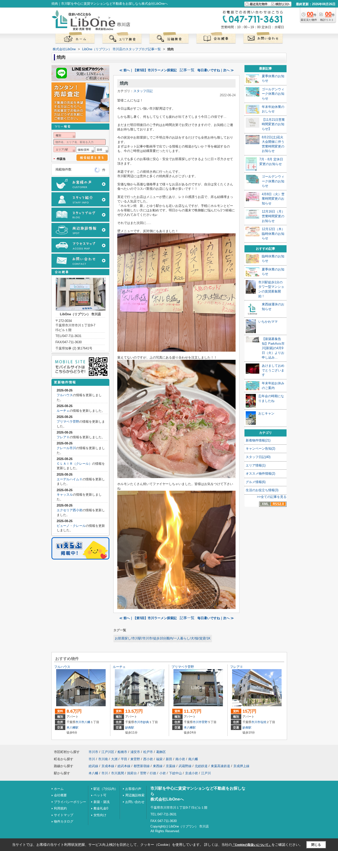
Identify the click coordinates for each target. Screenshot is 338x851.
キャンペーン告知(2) (260, 448)
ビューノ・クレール (71, 526)
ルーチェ (63, 411)
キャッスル (65, 494)
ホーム (59, 789)
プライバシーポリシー (70, 802)
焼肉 (124, 83)
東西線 (158, 766)
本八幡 (93, 773)
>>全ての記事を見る (272, 497)
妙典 (146, 722)
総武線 (93, 766)
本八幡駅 (72, 727)
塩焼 (263, 722)
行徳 (153, 773)
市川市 (79, 722)
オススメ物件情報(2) (260, 473)
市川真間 (117, 773)
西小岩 (148, 759)
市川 (92, 759)
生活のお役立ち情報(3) (262, 490)
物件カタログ (63, 821)
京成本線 (107, 766)
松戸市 (148, 752)
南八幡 (193, 759)
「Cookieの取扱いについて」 (251, 845)
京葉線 (170, 766)
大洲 (114, 759)
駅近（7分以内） (106, 789)
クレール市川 (66, 448)
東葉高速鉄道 (220, 766)
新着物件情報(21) (258, 440)
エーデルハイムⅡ (69, 479)
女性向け (100, 815)
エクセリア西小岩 (69, 510)
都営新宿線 (142, 766)
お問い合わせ (135, 802)
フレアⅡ (63, 437)
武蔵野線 (185, 766)
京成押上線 (241, 766)
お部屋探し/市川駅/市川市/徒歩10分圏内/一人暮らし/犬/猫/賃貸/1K (163, 638)
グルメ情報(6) (256, 482)
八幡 (87, 722)
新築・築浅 (102, 802)
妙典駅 (129, 727)
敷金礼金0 (101, 808)
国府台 (132, 773)
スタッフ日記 (143, 91)
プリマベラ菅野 (68, 421)
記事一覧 (187, 70)
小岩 (162, 773)
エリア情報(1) (256, 465)
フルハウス (65, 395)
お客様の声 (133, 789)
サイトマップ (63, 815)
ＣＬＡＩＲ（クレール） (74, 463)
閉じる (316, 845)
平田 (124, 759)
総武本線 (124, 766)
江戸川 (206, 773)
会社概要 (60, 795)
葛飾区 (161, 752)
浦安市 (135, 752)
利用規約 (60, 808)
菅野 (205, 722)
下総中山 (175, 773)
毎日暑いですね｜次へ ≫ (215, 70)
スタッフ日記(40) (258, 457)
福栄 (159, 759)
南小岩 (180, 759)
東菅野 (135, 759)
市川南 (103, 759)
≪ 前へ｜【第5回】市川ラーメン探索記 (148, 70)
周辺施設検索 (135, 795)
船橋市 (122, 752)
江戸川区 (107, 752)
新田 (169, 759)
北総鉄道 (201, 766)
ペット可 (100, 795)
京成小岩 (191, 773)
